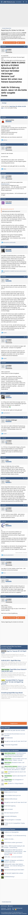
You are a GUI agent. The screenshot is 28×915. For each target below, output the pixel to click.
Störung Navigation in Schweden (12, 819)
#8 (26, 337)
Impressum (3, 908)
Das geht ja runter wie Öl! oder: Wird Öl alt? (15, 741)
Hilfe (13, 909)
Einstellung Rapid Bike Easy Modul (12, 693)
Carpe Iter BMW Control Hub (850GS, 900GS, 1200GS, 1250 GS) (15, 759)
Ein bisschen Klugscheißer (11, 744)
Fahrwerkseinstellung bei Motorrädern (14, 869)
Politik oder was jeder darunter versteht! (14, 730)
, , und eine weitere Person (14, 271)
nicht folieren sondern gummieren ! (13, 842)
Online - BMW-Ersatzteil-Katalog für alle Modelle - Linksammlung (14, 846)
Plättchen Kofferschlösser (10, 799)
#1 (26, 46)
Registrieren (14, 723)
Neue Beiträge (5, 727)
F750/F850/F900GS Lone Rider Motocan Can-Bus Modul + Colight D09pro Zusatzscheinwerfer (15, 754)
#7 (26, 276)
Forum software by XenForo (12, 912)
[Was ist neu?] (23, 1)
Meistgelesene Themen (8, 829)
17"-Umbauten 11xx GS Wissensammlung (15, 835)
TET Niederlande (8, 737)
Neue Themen (5, 789)
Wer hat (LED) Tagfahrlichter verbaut (13, 873)
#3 (26, 144)
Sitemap (9, 908)
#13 (26, 457)
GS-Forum (4, 906)
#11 (26, 417)
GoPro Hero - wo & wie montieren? (13, 857)
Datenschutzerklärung (6, 909)
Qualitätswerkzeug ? (9, 876)
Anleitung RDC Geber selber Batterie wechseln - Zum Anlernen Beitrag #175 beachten (14, 865)
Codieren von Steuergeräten (11, 832)
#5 (26, 199)
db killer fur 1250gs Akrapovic (14, 783)
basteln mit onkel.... (9, 839)
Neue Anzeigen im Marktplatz (10, 750)
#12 (26, 438)
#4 (26, 173)
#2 (26, 117)
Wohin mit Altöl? (8, 809)
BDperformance (5, 184)
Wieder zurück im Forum (10, 792)
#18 (26, 577)
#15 (26, 505)
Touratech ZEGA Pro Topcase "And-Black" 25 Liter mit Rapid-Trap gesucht (12, 682)
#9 (26, 362)
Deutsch (11, 906)
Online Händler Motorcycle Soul (12, 795)
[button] (1, 2)
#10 (26, 393)
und (9, 242)
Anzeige (4, 103)
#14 (26, 478)
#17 (26, 559)
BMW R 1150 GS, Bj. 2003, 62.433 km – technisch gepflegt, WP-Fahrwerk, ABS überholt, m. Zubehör (15, 768)
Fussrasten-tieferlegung (10, 816)
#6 (26, 246)
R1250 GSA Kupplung (9, 806)
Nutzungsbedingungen (17, 908)
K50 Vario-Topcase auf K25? (11, 812)
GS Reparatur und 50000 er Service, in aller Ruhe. (14, 861)
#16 (26, 521)
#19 (26, 596)
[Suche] (26, 1)
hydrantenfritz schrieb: (7, 209)
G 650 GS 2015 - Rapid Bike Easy (11, 660)
